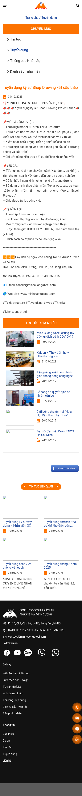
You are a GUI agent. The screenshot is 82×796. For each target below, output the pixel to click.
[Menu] (5, 5)
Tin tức (15, 39)
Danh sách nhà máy (25, 71)
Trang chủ (32, 17)
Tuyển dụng (49, 17)
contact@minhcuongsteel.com (27, 636)
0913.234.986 (55, 630)
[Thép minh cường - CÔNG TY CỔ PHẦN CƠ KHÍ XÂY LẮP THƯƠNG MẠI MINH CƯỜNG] (41, 5)
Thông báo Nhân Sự (25, 61)
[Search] (77, 5)
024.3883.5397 (17, 630)
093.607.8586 (36, 630)
